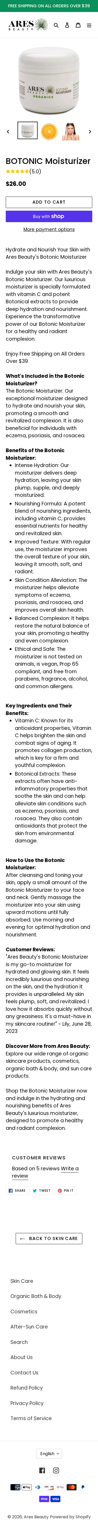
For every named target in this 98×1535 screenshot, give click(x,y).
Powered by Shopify (70, 1517)
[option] (27, 130)
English (47, 1454)
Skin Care (21, 1281)
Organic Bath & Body (35, 1296)
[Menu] (89, 25)
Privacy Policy (27, 1403)
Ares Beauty (36, 1517)
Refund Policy (26, 1387)
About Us (21, 1357)
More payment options (49, 229)
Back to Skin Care (53, 1238)
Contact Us (24, 1372)
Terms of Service (31, 1418)
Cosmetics (23, 1311)
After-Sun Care (29, 1326)
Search (19, 1342)
